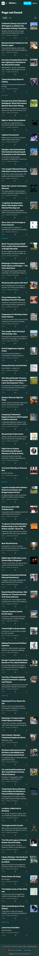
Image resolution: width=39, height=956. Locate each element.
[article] (19, 30)
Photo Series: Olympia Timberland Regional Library (13, 736)
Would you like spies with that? (15, 283)
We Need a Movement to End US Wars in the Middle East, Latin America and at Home (13, 752)
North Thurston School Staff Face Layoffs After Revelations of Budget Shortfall (15, 246)
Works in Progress (12, 35)
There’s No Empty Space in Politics (13, 80)
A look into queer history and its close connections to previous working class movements (15, 320)
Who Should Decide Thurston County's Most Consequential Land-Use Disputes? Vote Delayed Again (14, 380)
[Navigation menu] (4, 3)
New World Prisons (10, 543)
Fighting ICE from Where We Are (13, 702)
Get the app (27, 950)
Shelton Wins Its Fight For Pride (12, 399)
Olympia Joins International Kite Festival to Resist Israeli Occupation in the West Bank (14, 151)
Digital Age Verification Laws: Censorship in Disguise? (14, 559)
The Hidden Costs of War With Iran (14, 890)
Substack (11, 954)
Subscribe (27, 3)
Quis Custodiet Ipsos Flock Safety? (13, 907)
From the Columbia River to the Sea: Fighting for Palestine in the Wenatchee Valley (14, 62)
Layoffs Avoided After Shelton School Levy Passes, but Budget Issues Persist (14, 489)
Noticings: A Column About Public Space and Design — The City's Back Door (15, 265)
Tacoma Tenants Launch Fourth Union (12, 612)
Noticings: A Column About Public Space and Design (13, 719)
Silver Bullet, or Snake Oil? (11, 368)
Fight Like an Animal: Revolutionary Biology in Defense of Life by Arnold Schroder (12, 451)
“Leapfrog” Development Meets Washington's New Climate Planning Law (12, 205)
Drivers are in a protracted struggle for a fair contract (14, 632)
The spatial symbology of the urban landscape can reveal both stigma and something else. (15, 272)
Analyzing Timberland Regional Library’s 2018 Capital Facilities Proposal (15, 417)
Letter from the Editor (11, 928)
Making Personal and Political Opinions (14, 644)
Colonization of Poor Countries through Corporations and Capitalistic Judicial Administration (14, 547)
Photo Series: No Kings (11, 877)
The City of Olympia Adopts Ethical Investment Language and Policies (14, 679)
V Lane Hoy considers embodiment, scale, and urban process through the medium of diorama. (14, 724)
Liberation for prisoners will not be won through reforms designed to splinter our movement (14, 303)
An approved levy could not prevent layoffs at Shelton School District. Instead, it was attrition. (14, 496)
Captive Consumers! (10, 135)
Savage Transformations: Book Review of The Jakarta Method (15, 661)
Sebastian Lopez (7, 740)
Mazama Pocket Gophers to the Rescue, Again (15, 44)
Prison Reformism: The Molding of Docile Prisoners (13, 298)
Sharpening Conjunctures (12, 434)
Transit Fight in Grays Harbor (14, 628)
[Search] (35, 18)
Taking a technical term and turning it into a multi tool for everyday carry (14, 438)
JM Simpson (6, 879)
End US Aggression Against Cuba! (13, 349)
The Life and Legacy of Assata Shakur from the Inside (14, 841)
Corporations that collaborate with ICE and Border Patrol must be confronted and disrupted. (15, 513)
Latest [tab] (5, 18)
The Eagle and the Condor (12, 825)
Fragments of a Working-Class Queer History (14, 315)
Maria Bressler (7, 930)
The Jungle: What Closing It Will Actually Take (13, 332)
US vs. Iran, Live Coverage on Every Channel (13, 223)
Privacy (20, 946)
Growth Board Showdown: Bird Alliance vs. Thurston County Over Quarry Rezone (14, 594)
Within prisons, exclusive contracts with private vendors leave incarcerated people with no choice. (14, 138)
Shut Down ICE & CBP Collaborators (10, 508)
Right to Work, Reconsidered (13, 120)
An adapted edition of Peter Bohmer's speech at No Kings (15, 759)
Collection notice (31, 946)
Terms (24, 946)
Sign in (35, 3)
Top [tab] (10, 18)
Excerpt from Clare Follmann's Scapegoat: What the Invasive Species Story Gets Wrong (14, 103)
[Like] (3, 130)
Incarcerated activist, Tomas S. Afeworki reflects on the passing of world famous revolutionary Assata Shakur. (14, 846)
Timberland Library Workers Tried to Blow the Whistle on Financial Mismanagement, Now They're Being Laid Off (13, 791)
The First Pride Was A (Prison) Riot (14, 469)
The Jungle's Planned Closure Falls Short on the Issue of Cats (15, 170)
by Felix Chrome (7, 473)
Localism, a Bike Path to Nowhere (11, 809)
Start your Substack (15, 950)
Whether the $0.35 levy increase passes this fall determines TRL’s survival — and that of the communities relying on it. (13, 32)
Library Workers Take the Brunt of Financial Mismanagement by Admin (15, 859)
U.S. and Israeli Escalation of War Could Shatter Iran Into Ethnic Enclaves (13, 772)
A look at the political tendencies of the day (14, 85)
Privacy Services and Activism (14, 365)
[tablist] (7, 18)
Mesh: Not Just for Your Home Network (14, 187)
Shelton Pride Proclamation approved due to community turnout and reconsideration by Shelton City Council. (14, 404)
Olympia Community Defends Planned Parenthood (14, 576)
